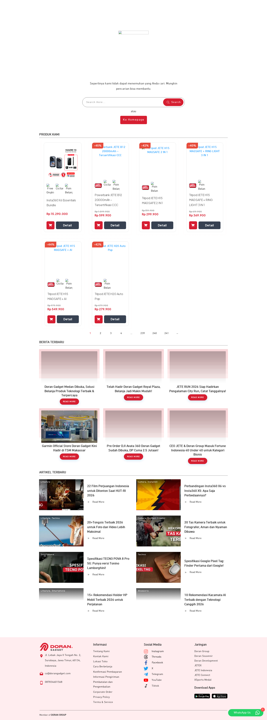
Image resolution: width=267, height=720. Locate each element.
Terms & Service (103, 702)
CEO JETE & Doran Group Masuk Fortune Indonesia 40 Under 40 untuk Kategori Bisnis (197, 436)
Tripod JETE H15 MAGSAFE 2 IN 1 (152, 200)
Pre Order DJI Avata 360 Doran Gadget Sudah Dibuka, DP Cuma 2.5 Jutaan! (133, 436)
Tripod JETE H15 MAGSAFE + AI (57, 296)
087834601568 (53, 682)
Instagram (158, 651)
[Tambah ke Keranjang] (50, 225)
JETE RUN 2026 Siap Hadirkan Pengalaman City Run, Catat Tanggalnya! (197, 377)
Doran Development (206, 660)
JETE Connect (202, 675)
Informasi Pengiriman (106, 677)
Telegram (157, 674)
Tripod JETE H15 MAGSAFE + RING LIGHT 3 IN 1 (201, 200)
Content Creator (156, 518)
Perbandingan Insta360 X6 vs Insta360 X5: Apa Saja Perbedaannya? (205, 491)
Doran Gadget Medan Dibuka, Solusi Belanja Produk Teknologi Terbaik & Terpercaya (69, 377)
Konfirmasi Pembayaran (107, 671)
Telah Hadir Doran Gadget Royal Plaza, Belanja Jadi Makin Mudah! (133, 377)
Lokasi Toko (100, 661)
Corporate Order (102, 692)
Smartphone (47, 555)
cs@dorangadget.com (58, 673)
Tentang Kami (101, 651)
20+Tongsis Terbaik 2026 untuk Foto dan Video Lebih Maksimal (106, 527)
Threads (156, 656)
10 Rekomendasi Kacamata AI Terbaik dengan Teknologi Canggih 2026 (205, 599)
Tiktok (155, 685)
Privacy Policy (101, 697)
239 (142, 333)
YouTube (157, 680)
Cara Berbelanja (102, 666)
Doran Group (201, 651)
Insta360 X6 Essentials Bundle (61, 202)
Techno (56, 518)
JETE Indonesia (203, 670)
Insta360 (153, 482)
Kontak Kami (100, 656)
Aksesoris (143, 591)
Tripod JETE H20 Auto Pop (109, 296)
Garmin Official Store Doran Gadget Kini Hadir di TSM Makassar (69, 436)
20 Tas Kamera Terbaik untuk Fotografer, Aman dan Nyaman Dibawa (205, 527)
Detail (67, 225)
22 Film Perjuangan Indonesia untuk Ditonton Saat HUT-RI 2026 (108, 491)
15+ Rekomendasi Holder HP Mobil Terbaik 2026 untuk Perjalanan (107, 599)
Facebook (157, 662)
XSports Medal (202, 679)
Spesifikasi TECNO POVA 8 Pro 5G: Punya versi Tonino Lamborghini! (108, 563)
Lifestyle (45, 482)
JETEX (197, 665)
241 (166, 333)
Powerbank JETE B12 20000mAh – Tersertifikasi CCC (108, 200)
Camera (142, 482)
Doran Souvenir (203, 656)
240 (154, 333)
